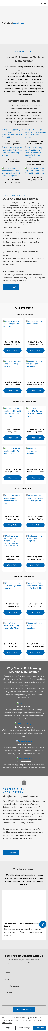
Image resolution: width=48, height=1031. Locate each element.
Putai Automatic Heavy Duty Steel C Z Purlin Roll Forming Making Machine (35, 178)
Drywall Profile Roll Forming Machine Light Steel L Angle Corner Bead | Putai (12, 430)
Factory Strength (24, 706)
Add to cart (13, 350)
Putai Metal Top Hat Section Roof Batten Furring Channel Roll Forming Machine (35, 142)
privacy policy (7, 1023)
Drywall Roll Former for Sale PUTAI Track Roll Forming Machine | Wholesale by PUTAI (35, 470)
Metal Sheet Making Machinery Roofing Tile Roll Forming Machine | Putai (35, 518)
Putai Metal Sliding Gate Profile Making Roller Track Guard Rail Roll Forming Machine (12, 160)
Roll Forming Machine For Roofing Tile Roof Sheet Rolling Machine (35, 558)
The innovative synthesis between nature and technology (22, 925)
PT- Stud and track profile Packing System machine (12, 605)
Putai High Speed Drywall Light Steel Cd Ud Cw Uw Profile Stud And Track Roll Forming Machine (12, 142)
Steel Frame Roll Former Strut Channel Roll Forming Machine (35, 605)
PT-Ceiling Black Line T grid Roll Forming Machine (12, 383)
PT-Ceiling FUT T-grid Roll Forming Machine (35, 383)
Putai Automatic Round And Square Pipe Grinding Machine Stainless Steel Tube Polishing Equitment (12, 181)
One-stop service (24, 762)
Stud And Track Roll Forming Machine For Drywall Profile (12, 470)
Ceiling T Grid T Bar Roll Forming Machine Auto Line (12, 343)
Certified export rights (24, 727)
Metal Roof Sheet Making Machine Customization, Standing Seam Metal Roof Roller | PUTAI (12, 558)
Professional (13, 23)
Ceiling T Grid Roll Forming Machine (35, 343)
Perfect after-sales (24, 744)
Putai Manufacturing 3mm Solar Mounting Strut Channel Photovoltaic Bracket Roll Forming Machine (35, 163)
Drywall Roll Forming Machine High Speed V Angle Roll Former (35, 645)
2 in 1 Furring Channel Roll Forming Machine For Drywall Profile (35, 430)
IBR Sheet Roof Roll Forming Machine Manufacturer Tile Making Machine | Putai (12, 518)
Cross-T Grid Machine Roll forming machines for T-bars (12, 645)
